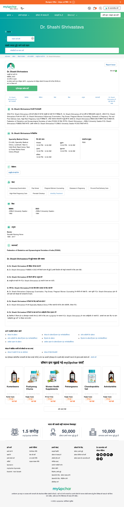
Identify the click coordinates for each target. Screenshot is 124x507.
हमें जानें (9, 447)
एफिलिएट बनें (55, 482)
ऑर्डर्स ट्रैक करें (56, 458)
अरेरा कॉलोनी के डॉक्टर (88, 334)
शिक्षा (69, 97)
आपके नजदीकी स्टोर (57, 465)
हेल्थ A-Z (71, 15)
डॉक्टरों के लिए (78, 447)
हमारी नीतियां (33, 447)
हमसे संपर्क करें (11, 458)
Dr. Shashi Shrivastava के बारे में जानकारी (12, 99)
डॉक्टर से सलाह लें (42, 15)
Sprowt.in (10, 465)
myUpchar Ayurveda (13, 468)
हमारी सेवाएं (55, 447)
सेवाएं (55, 97)
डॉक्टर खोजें (55, 468)
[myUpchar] (116, 71)
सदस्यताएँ (97, 97)
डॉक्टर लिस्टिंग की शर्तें (80, 454)
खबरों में (9, 454)
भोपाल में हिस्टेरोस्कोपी (50, 352)
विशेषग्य (40, 97)
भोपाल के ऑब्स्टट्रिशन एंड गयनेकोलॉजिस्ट (57, 334)
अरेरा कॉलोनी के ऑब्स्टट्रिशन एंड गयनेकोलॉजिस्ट (22, 338)
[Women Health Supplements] (53, 375)
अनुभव (83, 97)
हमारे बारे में (9, 451)
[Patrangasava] (72, 375)
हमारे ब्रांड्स (22, 15)
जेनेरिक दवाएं (55, 461)
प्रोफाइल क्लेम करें (22, 88)
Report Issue (110, 64)
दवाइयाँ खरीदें (55, 451)
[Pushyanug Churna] (33, 375)
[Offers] (89, 8)
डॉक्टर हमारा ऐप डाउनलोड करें (82, 458)
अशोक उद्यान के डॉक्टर (14, 341)
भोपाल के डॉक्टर (12, 334)
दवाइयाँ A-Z (58, 15)
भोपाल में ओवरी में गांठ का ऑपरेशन (18, 352)
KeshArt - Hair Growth (14, 471)
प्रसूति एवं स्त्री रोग (14, 172)
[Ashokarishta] (111, 375)
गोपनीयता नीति (33, 451)
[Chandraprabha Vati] (92, 375)
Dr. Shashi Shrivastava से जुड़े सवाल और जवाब (112, 100)
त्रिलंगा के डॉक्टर (49, 338)
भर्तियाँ (8, 461)
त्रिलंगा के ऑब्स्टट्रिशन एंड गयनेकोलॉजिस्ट (94, 338)
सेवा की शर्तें (32, 454)
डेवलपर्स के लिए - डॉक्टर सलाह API (61, 475)
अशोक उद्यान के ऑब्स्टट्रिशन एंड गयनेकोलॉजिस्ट (59, 341)
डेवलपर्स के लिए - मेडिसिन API (60, 478)
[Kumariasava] (14, 375)
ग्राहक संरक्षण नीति (34, 461)
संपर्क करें (93, 357)
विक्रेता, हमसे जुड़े (56, 471)
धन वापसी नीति (33, 458)
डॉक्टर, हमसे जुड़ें (78, 451)
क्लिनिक (26, 97)
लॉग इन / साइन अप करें (111, 15)
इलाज (9, 15)
